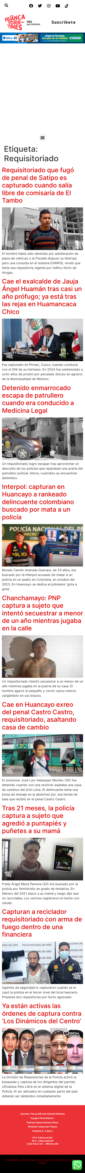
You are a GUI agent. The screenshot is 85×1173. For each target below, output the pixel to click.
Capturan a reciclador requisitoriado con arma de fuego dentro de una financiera (42, 923)
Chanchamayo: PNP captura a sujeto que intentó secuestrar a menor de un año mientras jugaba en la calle (42, 613)
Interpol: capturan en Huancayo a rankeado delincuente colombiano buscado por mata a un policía (38, 502)
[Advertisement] (42, 89)
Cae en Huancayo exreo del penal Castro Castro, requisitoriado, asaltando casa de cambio (39, 716)
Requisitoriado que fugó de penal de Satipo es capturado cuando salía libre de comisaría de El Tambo (38, 185)
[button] (42, 137)
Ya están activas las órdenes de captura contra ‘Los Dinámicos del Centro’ (41, 1013)
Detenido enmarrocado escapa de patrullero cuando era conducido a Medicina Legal (38, 399)
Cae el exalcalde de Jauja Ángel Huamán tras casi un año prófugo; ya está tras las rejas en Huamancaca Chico (42, 296)
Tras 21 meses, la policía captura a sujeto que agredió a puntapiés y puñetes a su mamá (38, 819)
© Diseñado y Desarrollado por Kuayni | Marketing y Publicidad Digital (42, 1161)
